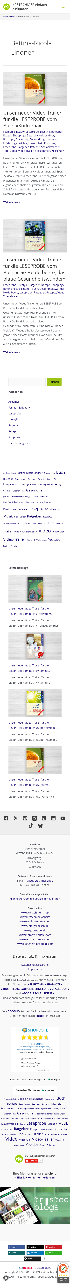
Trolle (16, 532)
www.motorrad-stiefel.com (35, 935)
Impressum (35, 969)
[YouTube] (63, 818)
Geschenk (7, 491)
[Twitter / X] (15, 818)
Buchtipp (8, 139)
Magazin (54, 509)
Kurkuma (49, 143)
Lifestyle (45, 131)
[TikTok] (31, 826)
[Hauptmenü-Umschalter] (63, 6)
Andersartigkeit (9, 473)
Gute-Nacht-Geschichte (13, 502)
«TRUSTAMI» (36, 984)
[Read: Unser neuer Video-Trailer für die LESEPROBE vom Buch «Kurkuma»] (35, 89)
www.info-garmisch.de (35, 926)
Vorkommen (42, 151)
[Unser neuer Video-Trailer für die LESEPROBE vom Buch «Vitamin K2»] (35, 646)
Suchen (54, 382)
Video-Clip (58, 531)
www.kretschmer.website (35, 917)
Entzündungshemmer (43, 139)
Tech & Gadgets (18, 443)
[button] (16, 1247)
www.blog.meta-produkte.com (35, 944)
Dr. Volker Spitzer (45, 479)
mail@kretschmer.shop (39, 880)
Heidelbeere (10, 292)
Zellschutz (58, 151)
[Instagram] (25, 818)
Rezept (7, 135)
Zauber (6, 546)
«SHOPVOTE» (53, 984)
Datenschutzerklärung (35, 964)
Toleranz (59, 523)
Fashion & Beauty (13, 131)
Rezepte (35, 147)
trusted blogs (43, 1268)
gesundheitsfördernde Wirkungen (17, 497)
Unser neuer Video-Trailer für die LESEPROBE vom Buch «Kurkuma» (32, 119)
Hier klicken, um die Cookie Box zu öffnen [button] (35, 898)
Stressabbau (24, 523)
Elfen (56, 479)
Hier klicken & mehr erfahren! (36, 1177)
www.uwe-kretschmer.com (35, 921)
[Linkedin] (53, 818)
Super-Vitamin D (39, 523)
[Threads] (34, 818)
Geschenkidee (19, 491)
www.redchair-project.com (35, 939)
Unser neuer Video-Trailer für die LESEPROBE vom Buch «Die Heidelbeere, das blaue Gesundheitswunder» (34, 269)
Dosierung (22, 139)
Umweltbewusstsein (28, 532)
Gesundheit (35, 143)
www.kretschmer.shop (35, 912)
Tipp (6, 151)
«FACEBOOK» (60, 989)
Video (13, 151)
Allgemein (14, 401)
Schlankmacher (50, 147)
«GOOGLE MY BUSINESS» (38, 993)
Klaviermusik (10, 509)
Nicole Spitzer (20, 517)
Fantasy (58, 484)
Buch (35, 289)
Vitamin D (31, 540)
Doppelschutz (20, 479)
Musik (8, 516)
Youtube (54, 539)
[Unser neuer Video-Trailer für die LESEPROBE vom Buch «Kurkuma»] (35, 760)
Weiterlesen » (11, 202)
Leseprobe (32, 131)
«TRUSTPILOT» (10, 989)
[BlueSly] (40, 826)
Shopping (19, 135)
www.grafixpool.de (35, 930)
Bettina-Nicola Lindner (40, 135)
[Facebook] (6, 818)
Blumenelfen (49, 473)
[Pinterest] (44, 818)
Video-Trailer (26, 151)
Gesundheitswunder (51, 289)
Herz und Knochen (43, 502)
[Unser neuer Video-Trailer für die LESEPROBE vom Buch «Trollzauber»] (35, 589)
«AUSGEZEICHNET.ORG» (36, 989)
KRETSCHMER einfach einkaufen (29, 6)
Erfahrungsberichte (15, 143)
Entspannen (9, 484)
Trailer (8, 531)
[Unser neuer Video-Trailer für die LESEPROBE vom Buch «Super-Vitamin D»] (35, 703)
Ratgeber (57, 131)
